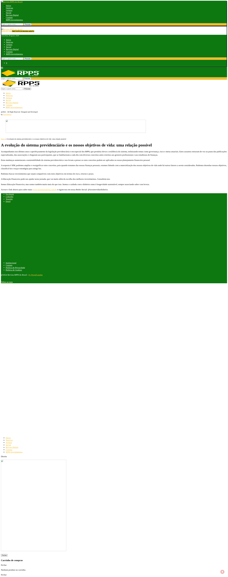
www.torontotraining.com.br (45, 189)
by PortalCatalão (36, 275)
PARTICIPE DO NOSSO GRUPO (23, 31)
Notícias (9, 8)
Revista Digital (12, 15)
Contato (9, 17)
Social (8, 13)
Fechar (4, 555)
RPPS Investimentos (14, 20)
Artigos (9, 10)
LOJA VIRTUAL (6, 31)
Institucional (11, 263)
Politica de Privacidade (15, 268)
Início (8, 6)
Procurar (28, 24)
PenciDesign (7, 114)
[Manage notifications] (222, 572)
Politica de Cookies (14, 270)
